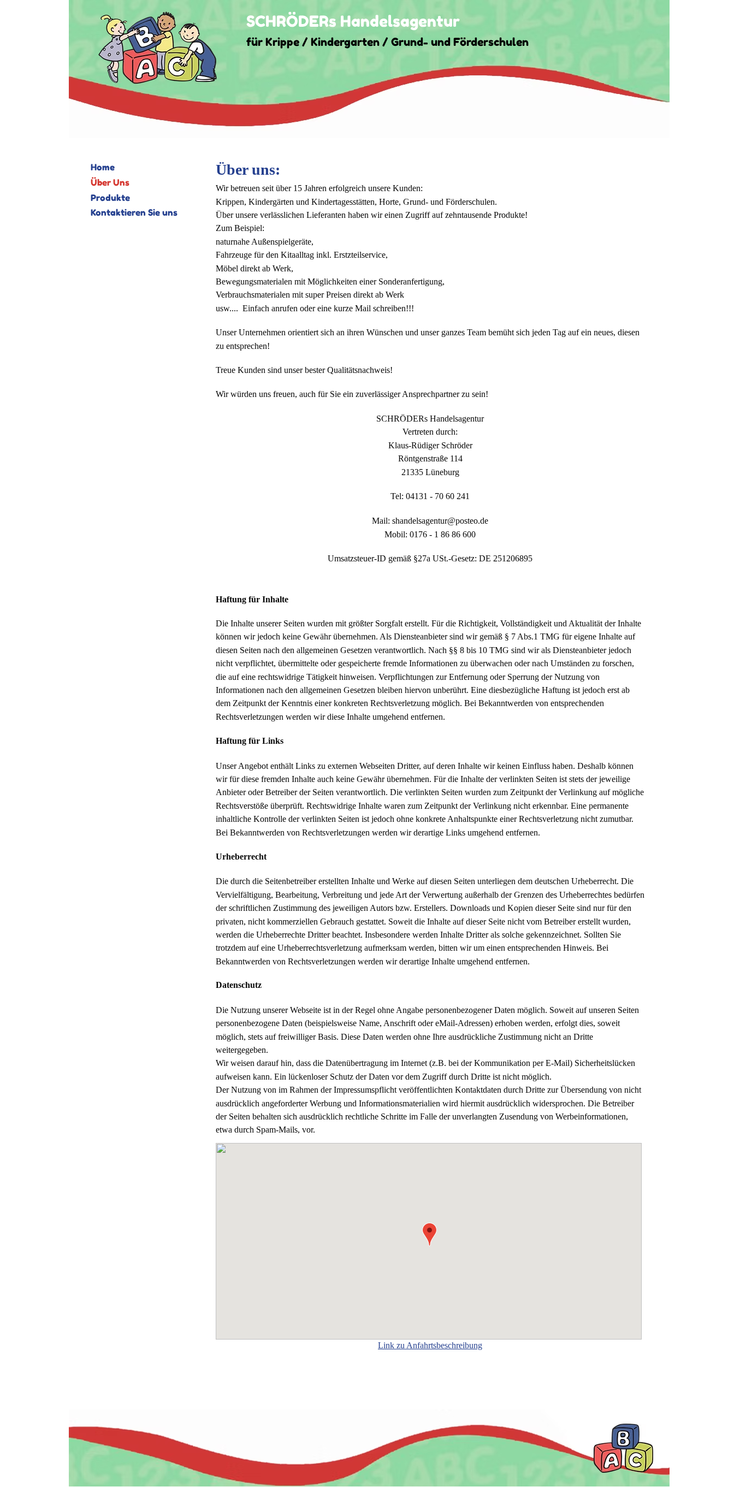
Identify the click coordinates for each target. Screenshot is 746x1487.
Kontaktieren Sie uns (134, 212)
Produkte (110, 197)
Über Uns (110, 182)
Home (103, 167)
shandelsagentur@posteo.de (440, 520)
